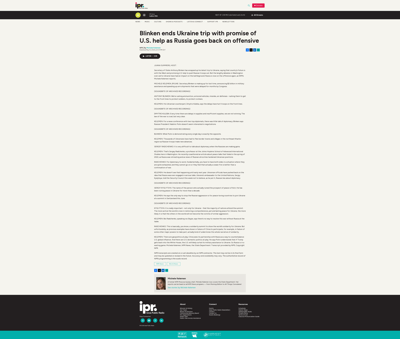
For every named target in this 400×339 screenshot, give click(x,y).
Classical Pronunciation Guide (249, 316)
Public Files (184, 316)
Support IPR (212, 22)
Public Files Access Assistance (190, 318)
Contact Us (213, 313)
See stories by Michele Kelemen (182, 287)
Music (147, 22)
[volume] (144, 15)
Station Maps (243, 310)
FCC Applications (186, 315)
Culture (157, 22)
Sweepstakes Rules (245, 312)
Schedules (242, 308)
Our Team (183, 310)
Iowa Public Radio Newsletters (219, 310)
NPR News (160, 264)
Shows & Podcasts (174, 22)
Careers (211, 312)
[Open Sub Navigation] (142, 21)
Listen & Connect (195, 22)
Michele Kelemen (154, 48)
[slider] (147, 15)
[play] (138, 15)
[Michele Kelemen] (161, 283)
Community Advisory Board (189, 313)
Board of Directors (186, 312)
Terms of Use (243, 315)
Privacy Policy (243, 313)
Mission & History (186, 308)
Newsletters (228, 22)
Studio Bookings (214, 315)
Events (211, 308)
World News (173, 264)
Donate (259, 5)
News (137, 22)
